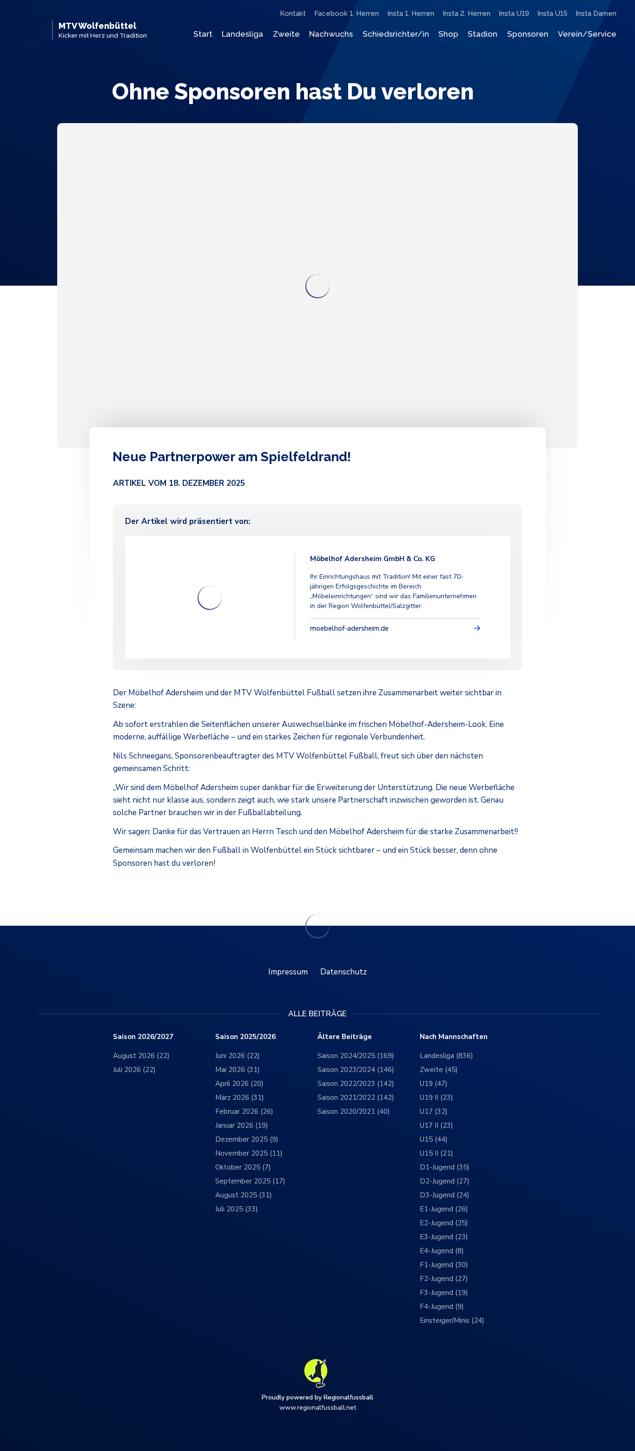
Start (202, 34)
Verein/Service (587, 34)
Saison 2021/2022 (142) (356, 1097)
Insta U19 (514, 13)
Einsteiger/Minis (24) (452, 1320)
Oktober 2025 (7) (243, 1167)
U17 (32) (434, 1111)
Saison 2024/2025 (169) (356, 1055)
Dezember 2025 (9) (246, 1139)
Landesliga (242, 34)
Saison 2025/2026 (245, 1037)
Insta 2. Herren (466, 13)
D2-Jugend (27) (445, 1181)
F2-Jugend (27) (444, 1278)
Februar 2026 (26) (244, 1111)
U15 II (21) (436, 1153)
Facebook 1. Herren (346, 13)
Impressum (288, 972)
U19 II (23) (436, 1097)
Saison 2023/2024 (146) (356, 1069)
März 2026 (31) (239, 1097)
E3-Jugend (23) (444, 1237)
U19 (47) (434, 1083)
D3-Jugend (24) (445, 1195)
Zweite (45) (439, 1069)
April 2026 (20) (239, 1083)
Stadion (482, 34)
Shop (448, 34)
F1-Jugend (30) (444, 1264)
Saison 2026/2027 (143, 1037)
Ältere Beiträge (345, 1037)
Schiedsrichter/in (396, 34)
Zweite (286, 34)
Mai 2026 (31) (237, 1069)
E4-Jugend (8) (442, 1250)
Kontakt (293, 13)
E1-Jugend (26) (444, 1209)
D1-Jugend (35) (445, 1167)
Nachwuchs (331, 34)
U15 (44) (434, 1139)
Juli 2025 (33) (236, 1209)
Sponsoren (528, 34)
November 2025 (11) (249, 1153)
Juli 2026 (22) (134, 1069)
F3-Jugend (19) (444, 1292)
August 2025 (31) (243, 1195)
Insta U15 (552, 13)
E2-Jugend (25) (444, 1223)
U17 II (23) (436, 1125)
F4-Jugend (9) (442, 1306)
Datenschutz (343, 972)
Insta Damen (595, 13)
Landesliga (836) (446, 1055)
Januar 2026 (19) (241, 1125)
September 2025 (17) (250, 1181)
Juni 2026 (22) (237, 1055)
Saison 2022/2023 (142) (356, 1083)
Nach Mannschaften (454, 1037)
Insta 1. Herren (410, 13)
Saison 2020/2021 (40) (354, 1111)
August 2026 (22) (141, 1055)
